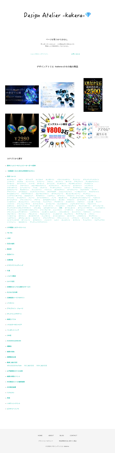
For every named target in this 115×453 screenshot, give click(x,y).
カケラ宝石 (10, 281)
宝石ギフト (10, 254)
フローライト (24, 185)
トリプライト (89, 185)
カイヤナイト (77, 185)
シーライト (97, 212)
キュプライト (68, 214)
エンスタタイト (62, 204)
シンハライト (57, 210)
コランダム (37, 208)
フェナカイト (80, 210)
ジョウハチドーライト (77, 204)
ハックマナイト (12, 185)
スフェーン (40, 181)
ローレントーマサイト (85, 208)
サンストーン (66, 185)
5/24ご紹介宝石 (42, 365)
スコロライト (70, 202)
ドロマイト (81, 202)
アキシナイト (33, 214)
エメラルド (39, 179)
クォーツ (31, 198)
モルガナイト (24, 189)
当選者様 (10, 260)
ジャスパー (48, 220)
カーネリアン (81, 200)
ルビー (21, 179)
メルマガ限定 (11, 276)
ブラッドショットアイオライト (17, 212)
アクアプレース (81, 214)
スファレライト (38, 204)
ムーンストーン (25, 187)
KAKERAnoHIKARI (14, 341)
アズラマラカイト (27, 193)
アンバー (99, 202)
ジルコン (50, 181)
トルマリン (51, 196)
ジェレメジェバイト (65, 191)
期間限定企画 (11, 357)
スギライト (10, 206)
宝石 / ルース (11, 176)
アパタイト (10, 183)
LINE (9, 238)
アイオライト (88, 183)
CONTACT (73, 435)
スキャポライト (12, 187)
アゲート (37, 200)
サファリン (22, 214)
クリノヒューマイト (23, 204)
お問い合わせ (75, 54)
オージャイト (26, 220)
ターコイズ (50, 183)
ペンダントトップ (13, 330)
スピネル (20, 181)
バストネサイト (64, 212)
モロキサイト (23, 222)
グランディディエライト (91, 179)
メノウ (54, 198)
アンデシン (87, 193)
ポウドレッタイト (24, 218)
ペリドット (48, 189)
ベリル (35, 187)
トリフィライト (48, 206)
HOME (40, 435)
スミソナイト (76, 212)
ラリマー (95, 189)
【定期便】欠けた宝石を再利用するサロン (21, 171)
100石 (9, 335)
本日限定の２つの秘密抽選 (16, 382)
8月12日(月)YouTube (14, 365)
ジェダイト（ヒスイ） (49, 212)
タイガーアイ (93, 200)
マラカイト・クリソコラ (75, 196)
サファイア (29, 179)
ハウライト (75, 218)
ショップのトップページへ (39, 54)
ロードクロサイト (43, 198)
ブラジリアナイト (49, 218)
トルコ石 (90, 202)
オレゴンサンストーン (73, 193)
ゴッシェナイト (37, 189)
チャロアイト (21, 198)
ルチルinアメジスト (49, 200)
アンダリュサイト (56, 187)
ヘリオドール (11, 216)
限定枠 (9, 249)
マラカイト (71, 200)
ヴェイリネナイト (85, 206)
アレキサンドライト (75, 183)
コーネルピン (23, 191)
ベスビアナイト (91, 196)
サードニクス (96, 218)
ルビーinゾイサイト (42, 193)
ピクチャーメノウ (13, 409)
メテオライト (81, 216)
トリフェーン (11, 222)
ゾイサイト (10, 181)
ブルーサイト (11, 214)
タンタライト (66, 220)
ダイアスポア (51, 191)
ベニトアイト (47, 202)
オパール (69, 181)
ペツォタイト (60, 206)
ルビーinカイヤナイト (39, 185)
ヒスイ (56, 220)
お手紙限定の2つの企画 (15, 371)
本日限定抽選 (11, 387)
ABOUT (51, 435)
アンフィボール (35, 206)
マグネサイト (40, 196)
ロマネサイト (37, 220)
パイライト (10, 204)
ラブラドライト (54, 185)
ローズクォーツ (72, 189)
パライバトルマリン (63, 179)
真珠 (60, 208)
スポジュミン (88, 187)
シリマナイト (34, 212)
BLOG (62, 435)
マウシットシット (63, 218)
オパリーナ (71, 216)
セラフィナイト (22, 206)
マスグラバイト (94, 191)
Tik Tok (9, 233)
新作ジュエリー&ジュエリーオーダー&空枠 (21, 165)
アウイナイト (11, 191)
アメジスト (10, 198)
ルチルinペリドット (50, 208)
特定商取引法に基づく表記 (68, 441)
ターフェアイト (12, 200)
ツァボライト (11, 202)
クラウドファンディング (15, 265)
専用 (8, 398)
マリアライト (93, 216)
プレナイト (43, 187)
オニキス (62, 200)
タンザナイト (50, 179)
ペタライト (96, 198)
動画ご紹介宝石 (12, 362)
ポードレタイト (70, 208)
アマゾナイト (78, 181)
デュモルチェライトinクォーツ (80, 198)
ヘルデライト (11, 218)
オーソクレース (98, 206)
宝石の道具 (10, 243)
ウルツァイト (92, 204)
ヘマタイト (91, 210)
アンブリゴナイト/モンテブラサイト (19, 208)
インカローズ (57, 214)
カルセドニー (28, 196)
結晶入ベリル (11, 319)
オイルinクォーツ (13, 193)
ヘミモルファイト (80, 191)
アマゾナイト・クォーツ (15, 308)
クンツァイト (30, 181)
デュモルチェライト (92, 181)
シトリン (67, 187)
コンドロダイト (100, 208)
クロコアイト (71, 206)
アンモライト (61, 183)
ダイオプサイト (59, 189)
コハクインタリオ (13, 220)
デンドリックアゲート (14, 314)
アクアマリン (77, 187)
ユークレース (50, 204)
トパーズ (31, 183)
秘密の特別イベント (13, 376)
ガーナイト (61, 196)
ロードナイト (21, 183)
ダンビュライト (24, 202)
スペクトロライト (59, 216)
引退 (8, 270)
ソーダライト (69, 210)
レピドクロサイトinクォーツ (28, 210)
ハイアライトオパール (14, 196)
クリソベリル (36, 202)
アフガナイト (58, 202)
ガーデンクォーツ (57, 193)
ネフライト (76, 220)
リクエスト (10, 392)
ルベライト (59, 181)
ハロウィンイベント (13, 403)
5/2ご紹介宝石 (29, 365)
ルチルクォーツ (12, 189)
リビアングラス (99, 220)
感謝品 (9, 346)
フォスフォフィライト (37, 191)
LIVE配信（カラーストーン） (17, 227)
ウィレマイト (87, 220)
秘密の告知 (10, 351)
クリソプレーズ (45, 210)
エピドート (36, 218)
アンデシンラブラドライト (39, 222)
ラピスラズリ (84, 189)
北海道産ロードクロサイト (16, 297)
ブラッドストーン (26, 200)
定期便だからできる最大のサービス (19, 287)
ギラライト (22, 216)
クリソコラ (85, 218)
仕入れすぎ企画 (12, 292)
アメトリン (76, 179)
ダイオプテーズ (34, 216)
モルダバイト (63, 198)
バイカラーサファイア (14, 324)
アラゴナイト (11, 210)
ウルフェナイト (45, 214)
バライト (92, 214)
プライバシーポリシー (45, 441)
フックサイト (46, 216)
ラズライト (87, 212)
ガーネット (40, 183)
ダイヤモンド (11, 179)
